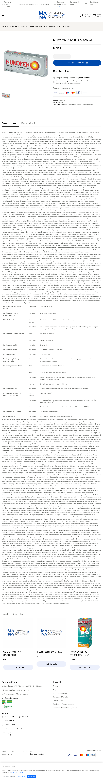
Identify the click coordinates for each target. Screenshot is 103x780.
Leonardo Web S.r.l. (37, 754)
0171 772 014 (10, 721)
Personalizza (21, 776)
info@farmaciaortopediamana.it (16, 729)
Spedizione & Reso (63, 71)
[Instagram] (10, 734)
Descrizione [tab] (9, 123)
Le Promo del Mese (75, 3)
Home (4, 26)
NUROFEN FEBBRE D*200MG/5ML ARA (79, 653)
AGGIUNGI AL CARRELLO (75, 63)
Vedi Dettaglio (18, 667)
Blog (85, 3)
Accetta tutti (31, 776)
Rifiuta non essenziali (9, 776)
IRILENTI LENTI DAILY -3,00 (49, 651)
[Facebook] (4, 734)
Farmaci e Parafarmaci (17, 26)
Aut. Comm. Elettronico (10, 698)
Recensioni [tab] (28, 123)
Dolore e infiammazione (36, 26)
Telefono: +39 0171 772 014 (7, 4)
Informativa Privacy (60, 693)
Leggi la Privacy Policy (17, 772)
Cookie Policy (58, 700)
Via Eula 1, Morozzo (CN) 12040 (16, 717)
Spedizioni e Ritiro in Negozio (63, 704)
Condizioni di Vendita (60, 697)
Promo (55, 686)
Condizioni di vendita (94, 3)
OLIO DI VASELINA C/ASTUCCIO (12, 653)
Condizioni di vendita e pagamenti (65, 708)
